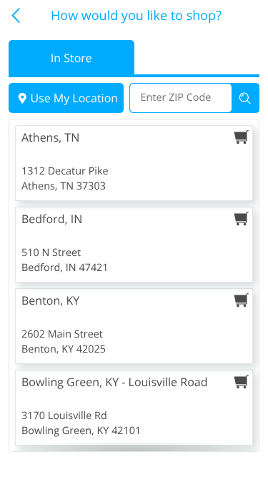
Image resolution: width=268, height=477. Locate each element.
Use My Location (74, 98)
